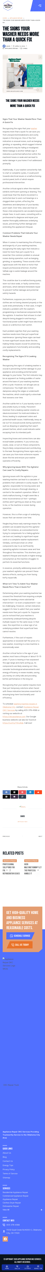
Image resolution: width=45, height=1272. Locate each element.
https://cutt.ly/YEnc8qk (13, 723)
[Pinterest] (22, 792)
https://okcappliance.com (14, 716)
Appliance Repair (11, 48)
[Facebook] (6, 792)
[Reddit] (38, 792)
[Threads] (6, 797)
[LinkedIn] (30, 792)
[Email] (14, 797)
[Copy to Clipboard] (22, 797)
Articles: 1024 (22, 821)
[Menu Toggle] (39, 5)
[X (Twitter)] (14, 792)
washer (34, 128)
